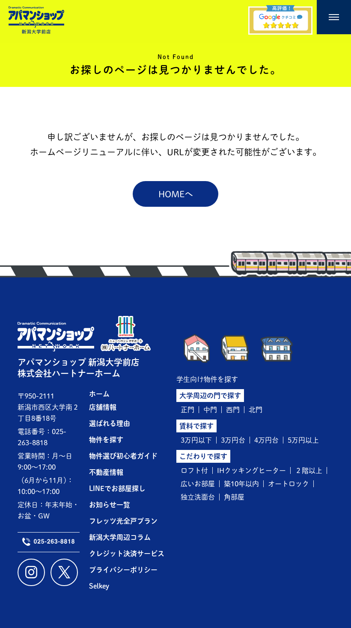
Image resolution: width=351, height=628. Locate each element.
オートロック (288, 483)
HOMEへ (175, 194)
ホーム (99, 393)
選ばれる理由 (109, 423)
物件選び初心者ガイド (123, 455)
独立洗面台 (198, 497)
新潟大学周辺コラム (120, 537)
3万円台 (233, 440)
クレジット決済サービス (126, 553)
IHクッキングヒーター (251, 470)
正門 (187, 409)
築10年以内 (241, 483)
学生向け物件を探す (207, 379)
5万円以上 (303, 440)
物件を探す (106, 439)
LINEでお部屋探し (117, 488)
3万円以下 (196, 440)
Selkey (99, 586)
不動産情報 (106, 472)
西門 (233, 409)
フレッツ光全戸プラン (123, 521)
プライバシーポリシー (123, 569)
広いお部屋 (198, 483)
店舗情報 (102, 407)
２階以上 (308, 470)
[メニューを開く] (334, 17)
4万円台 (266, 440)
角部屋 (234, 497)
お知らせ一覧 (109, 504)
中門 (210, 409)
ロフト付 (194, 470)
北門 (255, 409)
